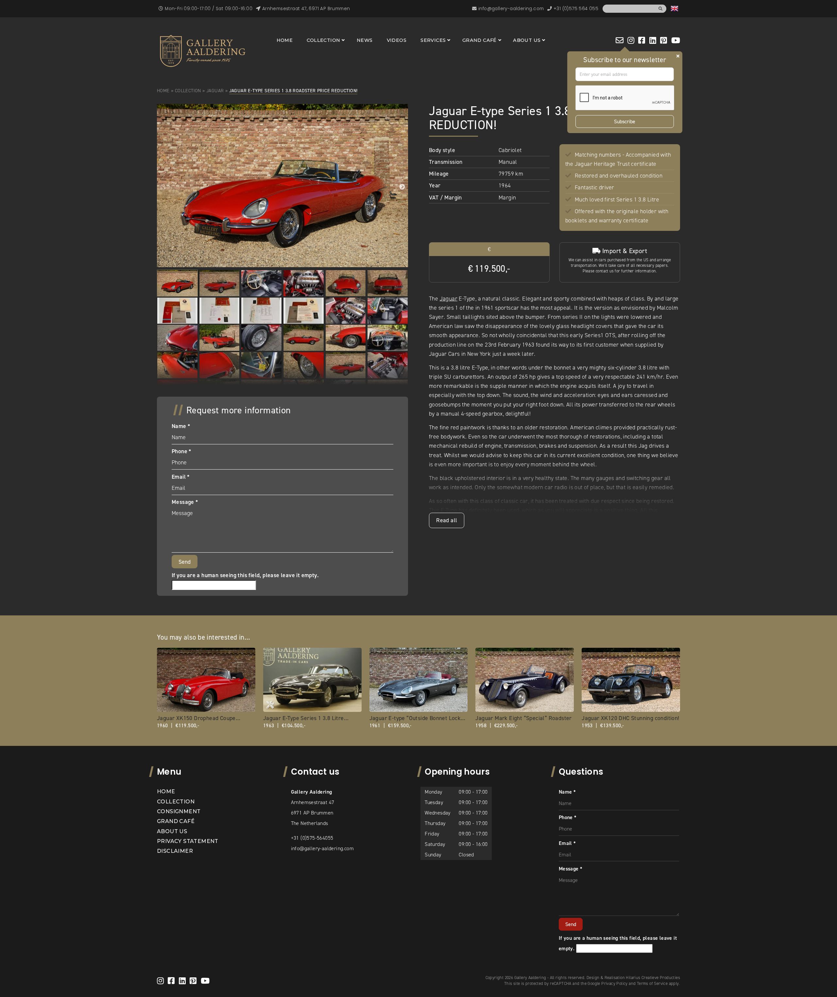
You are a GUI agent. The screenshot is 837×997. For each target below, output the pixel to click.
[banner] (202, 51)
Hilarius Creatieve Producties (653, 977)
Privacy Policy (614, 983)
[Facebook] (641, 40)
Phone (181, 451)
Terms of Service (652, 983)
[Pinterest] (663, 40)
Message (185, 502)
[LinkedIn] (652, 40)
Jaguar (215, 90)
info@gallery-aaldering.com (322, 848)
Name (181, 426)
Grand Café (479, 40)
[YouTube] (675, 40)
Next (402, 187)
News (365, 40)
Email (181, 477)
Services (433, 40)
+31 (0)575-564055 (312, 837)
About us (526, 40)
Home (285, 40)
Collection (323, 40)
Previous (163, 187)
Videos (396, 40)
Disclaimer (175, 851)
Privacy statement (187, 841)
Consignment (178, 811)
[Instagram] (630, 40)
